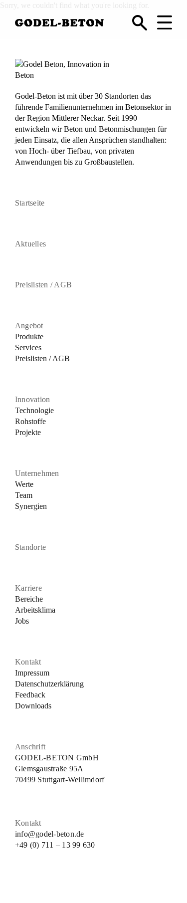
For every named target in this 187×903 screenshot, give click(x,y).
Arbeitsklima (35, 610)
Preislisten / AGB (43, 284)
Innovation (32, 399)
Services (28, 347)
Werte (24, 484)
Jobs (22, 621)
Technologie (34, 410)
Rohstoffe (30, 421)
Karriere (28, 588)
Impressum (32, 673)
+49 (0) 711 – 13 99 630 (55, 845)
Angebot (29, 325)
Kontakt (28, 662)
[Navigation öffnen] (164, 22)
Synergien (31, 506)
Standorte (30, 547)
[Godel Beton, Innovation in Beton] (59, 20)
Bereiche (29, 599)
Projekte (28, 432)
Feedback (30, 694)
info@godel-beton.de (49, 834)
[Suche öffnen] (139, 22)
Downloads (33, 705)
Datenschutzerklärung (49, 683)
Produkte (29, 336)
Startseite (29, 203)
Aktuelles (30, 243)
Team (23, 495)
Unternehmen (37, 473)
